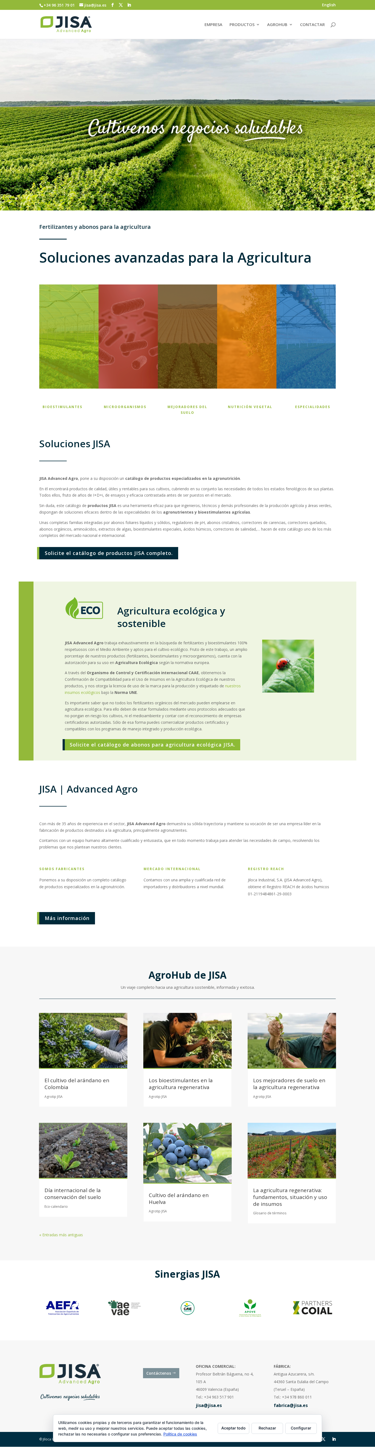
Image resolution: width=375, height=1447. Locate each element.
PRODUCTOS (242, 24)
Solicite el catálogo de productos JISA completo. (109, 553)
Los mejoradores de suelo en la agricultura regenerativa (289, 1084)
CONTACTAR (312, 24)
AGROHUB (277, 24)
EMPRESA (213, 24)
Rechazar (267, 1428)
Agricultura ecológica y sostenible (171, 617)
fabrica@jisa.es (291, 1405)
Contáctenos (158, 1373)
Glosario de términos (269, 1213)
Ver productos (60, 369)
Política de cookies (180, 1434)
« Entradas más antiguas (61, 1234)
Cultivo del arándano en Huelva (179, 1199)
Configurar (301, 1428)
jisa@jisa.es (209, 1405)
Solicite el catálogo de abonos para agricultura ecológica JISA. (152, 744)
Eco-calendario (56, 1206)
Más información (67, 918)
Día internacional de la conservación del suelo (72, 1194)
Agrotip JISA (53, 1096)
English (329, 5)
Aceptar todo (233, 1428)
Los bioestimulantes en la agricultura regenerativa (181, 1084)
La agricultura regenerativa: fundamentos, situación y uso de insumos (290, 1197)
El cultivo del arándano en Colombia (76, 1084)
